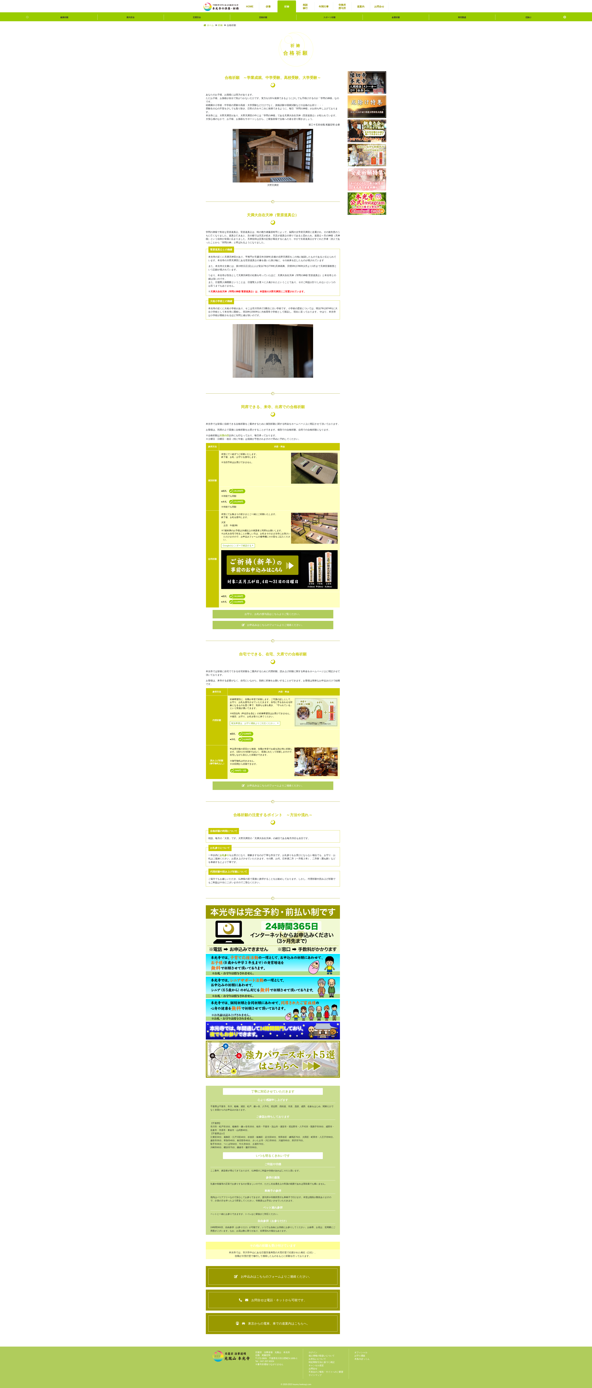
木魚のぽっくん (362, 1359)
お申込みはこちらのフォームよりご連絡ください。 (275, 625)
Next (564, 17)
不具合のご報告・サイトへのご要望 (326, 1372)
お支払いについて (317, 1359)
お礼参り (224, 855)
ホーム (210, 25)
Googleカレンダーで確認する (237, 545)
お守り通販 (359, 1355)
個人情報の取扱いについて (322, 1355)
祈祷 (220, 25)
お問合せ (313, 1368)
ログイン (313, 1352)
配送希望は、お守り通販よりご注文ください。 (254, 723)
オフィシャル (360, 1352)
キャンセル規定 (316, 1365)
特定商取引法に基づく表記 (322, 1362)
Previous (27, 17)
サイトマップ (315, 1375)
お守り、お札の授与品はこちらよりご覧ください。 (273, 614)
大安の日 (224, 435)
